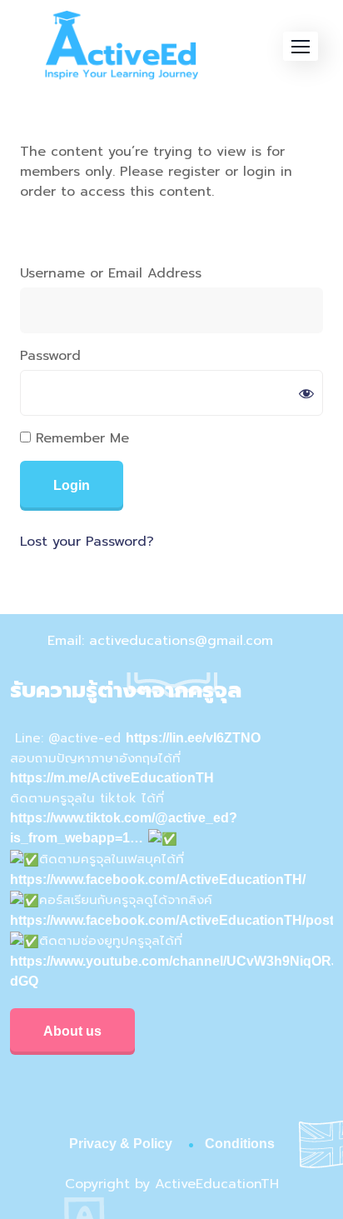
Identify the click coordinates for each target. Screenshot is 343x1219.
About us (72, 1031)
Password (50, 356)
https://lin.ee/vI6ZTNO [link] (193, 738)
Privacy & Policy (120, 1144)
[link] (158, 879)
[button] (300, 46)
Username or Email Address (110, 273)
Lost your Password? (87, 542)
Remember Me (80, 438)
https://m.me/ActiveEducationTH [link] (112, 778)
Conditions (240, 1144)
